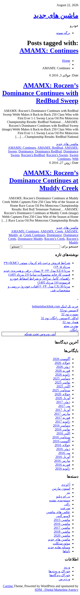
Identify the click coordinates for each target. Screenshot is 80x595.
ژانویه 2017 (62, 421)
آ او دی (65, 484)
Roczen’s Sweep (57, 155)
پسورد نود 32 (69, 314)
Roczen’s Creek (54, 239)
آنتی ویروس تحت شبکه (40, 334)
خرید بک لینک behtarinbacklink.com (55, 306)
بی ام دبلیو (63, 496)
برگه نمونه (63, 33)
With (75, 159)
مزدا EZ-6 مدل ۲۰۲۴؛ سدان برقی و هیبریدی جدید (36, 270)
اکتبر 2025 (63, 386)
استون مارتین (61, 488)
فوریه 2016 (62, 464)
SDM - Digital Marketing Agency (56, 589)
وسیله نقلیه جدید (59, 547)
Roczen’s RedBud (33, 155)
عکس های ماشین (58, 512)
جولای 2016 (62, 445)
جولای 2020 (62, 394)
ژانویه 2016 (62, 468)
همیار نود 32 (70, 322)
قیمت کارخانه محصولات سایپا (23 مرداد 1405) (39, 274)
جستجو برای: (69, 246)
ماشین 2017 (62, 527)
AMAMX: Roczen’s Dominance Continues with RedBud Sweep (40, 93)
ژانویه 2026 (62, 374)
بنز (68, 492)
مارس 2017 (62, 413)
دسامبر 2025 (61, 378)
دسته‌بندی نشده (59, 500)
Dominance (25, 151)
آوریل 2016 (62, 457)
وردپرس (64, 579)
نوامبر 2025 (62, 382)
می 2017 (64, 406)
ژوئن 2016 (63, 449)
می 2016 (64, 453)
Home (66, 60)
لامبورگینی (63, 516)
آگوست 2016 (61, 441)
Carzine (8, 586)
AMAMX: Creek (51, 231)
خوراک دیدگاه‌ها (59, 575)
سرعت (65, 508)
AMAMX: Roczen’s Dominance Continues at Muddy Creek (43, 180)
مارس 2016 (62, 460)
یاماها (66, 551)
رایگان (74, 330)
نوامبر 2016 (62, 429)
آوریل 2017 (62, 410)
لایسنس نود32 (69, 310)
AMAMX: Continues (48, 50)
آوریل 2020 (62, 398)
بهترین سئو (71, 326)
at (20, 235)
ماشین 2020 (62, 535)
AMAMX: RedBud (50, 147)
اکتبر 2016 (63, 433)
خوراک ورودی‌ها (59, 571)
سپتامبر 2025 (61, 390)
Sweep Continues (67, 157)
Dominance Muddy (30, 239)
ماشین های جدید (55, 15)
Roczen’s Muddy (72, 240)
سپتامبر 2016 (61, 437)
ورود (67, 567)
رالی (67, 504)
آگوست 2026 (61, 359)
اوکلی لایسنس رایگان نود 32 (59, 318)
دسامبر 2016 (61, 425)
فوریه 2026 (62, 370)
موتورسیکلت (61, 543)
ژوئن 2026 (63, 367)
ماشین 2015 (62, 520)
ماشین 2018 (62, 531)
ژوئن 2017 (63, 402)
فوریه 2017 (62, 417)
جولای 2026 (62, 363)
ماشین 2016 (62, 524)
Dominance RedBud (48, 151)
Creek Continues (34, 235)
